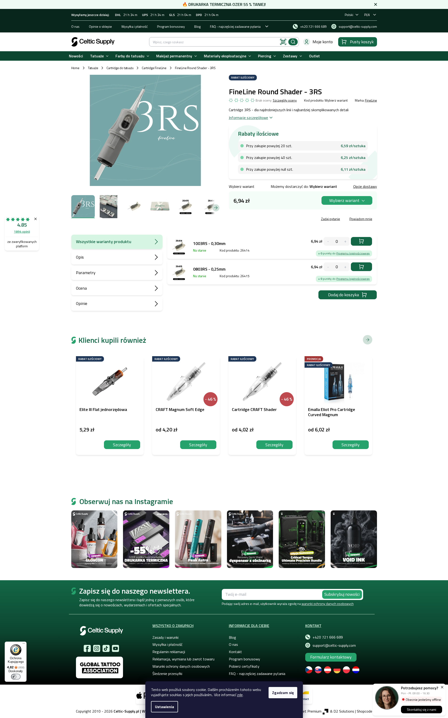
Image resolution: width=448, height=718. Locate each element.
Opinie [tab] (81, 303)
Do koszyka (361, 241)
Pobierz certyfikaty (244, 666)
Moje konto (323, 42)
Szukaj (293, 41)
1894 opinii (22, 231)
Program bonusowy (171, 26)
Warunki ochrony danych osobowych (181, 666)
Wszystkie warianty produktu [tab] (103, 241)
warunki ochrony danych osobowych (327, 603)
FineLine (371, 100)
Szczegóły (122, 445)
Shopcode (364, 711)
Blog (197, 26)
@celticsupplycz (106, 648)
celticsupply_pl (96, 648)
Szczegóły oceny (285, 100)
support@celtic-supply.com (334, 645)
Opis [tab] (80, 257)
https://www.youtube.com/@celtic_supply (115, 648)
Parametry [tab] (85, 272)
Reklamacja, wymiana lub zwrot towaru (183, 659)
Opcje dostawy (365, 186)
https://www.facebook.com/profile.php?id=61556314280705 (87, 648)
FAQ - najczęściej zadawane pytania (235, 26)
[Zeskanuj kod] (283, 42)
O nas (75, 26)
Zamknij (264, 219)
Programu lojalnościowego (353, 253)
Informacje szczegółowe (248, 117)
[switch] (15, 676)
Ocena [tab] (81, 288)
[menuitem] (76, 56)
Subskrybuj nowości (342, 594)
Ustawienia (164, 707)
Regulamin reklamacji (168, 651)
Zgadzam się (283, 692)
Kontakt (235, 651)
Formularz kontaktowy (331, 657)
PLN (367, 14)
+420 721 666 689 (328, 637)
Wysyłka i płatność (134, 26)
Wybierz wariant (344, 200)
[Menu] (24, 644)
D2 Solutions (343, 711)
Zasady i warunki (165, 637)
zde (240, 695)
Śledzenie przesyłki (167, 673)
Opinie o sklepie (100, 26)
